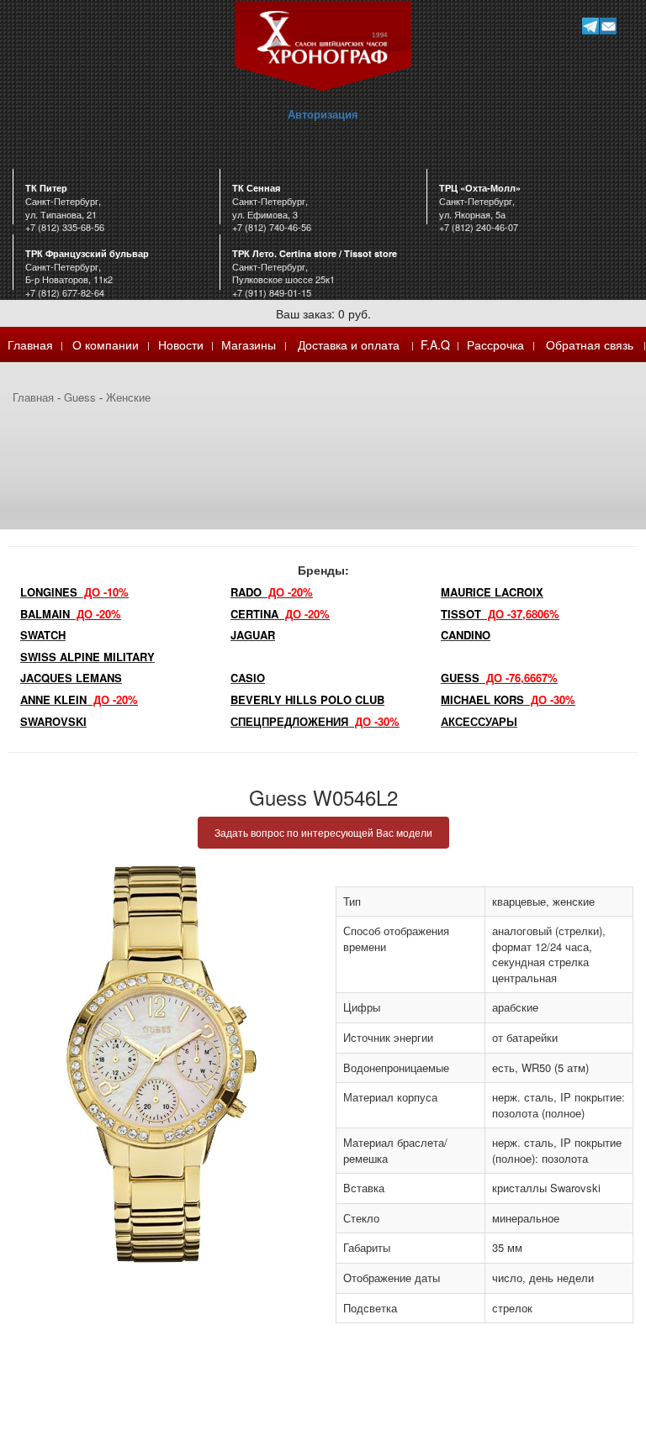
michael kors (508, 699)
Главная (30, 344)
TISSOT (500, 614)
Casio (247, 678)
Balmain (70, 614)
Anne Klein (79, 699)
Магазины (248, 344)
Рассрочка (495, 344)
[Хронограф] (323, 44)
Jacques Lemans (71, 678)
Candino (465, 635)
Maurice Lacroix (492, 592)
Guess (80, 397)
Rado (271, 592)
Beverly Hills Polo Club (307, 699)
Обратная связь (589, 344)
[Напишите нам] (608, 25)
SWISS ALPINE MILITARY (87, 657)
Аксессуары (479, 721)
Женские (128, 397)
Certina (280, 614)
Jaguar (252, 635)
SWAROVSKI (53, 721)
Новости (181, 344)
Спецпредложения (315, 721)
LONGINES (74, 592)
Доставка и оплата (349, 344)
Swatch (43, 635)
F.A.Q (435, 344)
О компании (105, 344)
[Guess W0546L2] (161, 1064)
